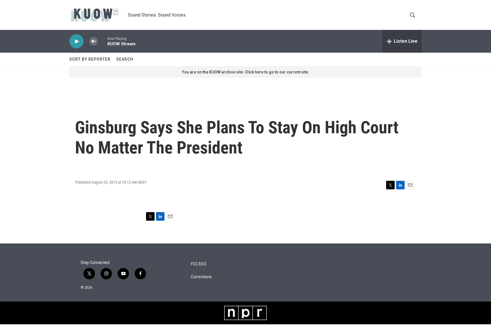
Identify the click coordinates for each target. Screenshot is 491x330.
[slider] (102, 41)
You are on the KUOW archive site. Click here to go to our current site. (245, 72)
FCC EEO (198, 264)
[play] (76, 41)
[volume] (93, 41)
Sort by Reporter (90, 59)
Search (124, 59)
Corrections (201, 277)
